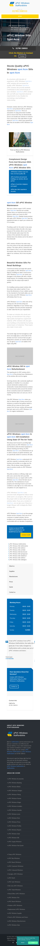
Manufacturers (13, 576)
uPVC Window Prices (14, 822)
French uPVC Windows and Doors (18, 917)
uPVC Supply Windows (14, 841)
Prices (11, 582)
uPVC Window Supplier (15, 913)
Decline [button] (22, 942)
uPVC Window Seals (14, 834)
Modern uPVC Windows (15, 905)
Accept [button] (33, 942)
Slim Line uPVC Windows (15, 886)
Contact (22, 56)
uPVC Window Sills (13, 837)
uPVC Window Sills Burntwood (18, 552)
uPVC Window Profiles (14, 826)
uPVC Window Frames (14, 798)
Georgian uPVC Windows (15, 874)
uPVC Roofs (11, 878)
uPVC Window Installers (15, 806)
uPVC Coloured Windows (15, 870)
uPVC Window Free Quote (15, 845)
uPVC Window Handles (15, 810)
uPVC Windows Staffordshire (17, 544)
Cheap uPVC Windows (14, 854)
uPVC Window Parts (14, 818)
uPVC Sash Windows (14, 882)
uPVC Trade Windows (14, 889)
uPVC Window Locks (14, 814)
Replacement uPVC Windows (16, 909)
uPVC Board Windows (14, 862)
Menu (20, 16)
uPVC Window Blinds (14, 786)
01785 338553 (19, 11)
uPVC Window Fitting (14, 794)
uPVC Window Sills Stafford (17, 548)
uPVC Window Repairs (14, 830)
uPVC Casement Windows (15, 866)
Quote (11, 587)
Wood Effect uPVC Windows (16, 893)
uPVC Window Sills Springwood (18, 554)
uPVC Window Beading (15, 783)
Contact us (12, 592)
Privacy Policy (11, 940)
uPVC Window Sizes (14, 925)
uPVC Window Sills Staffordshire (18, 546)
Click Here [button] (28, 939)
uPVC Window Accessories (16, 779)
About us (11, 566)
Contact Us (25, 535)
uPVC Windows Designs (15, 790)
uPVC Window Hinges (14, 802)
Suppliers (12, 571)
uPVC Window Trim (13, 897)
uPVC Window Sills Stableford (18, 556)
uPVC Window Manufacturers (16, 921)
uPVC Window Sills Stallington (18, 559)
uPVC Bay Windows (14, 858)
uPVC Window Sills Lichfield (17, 550)
